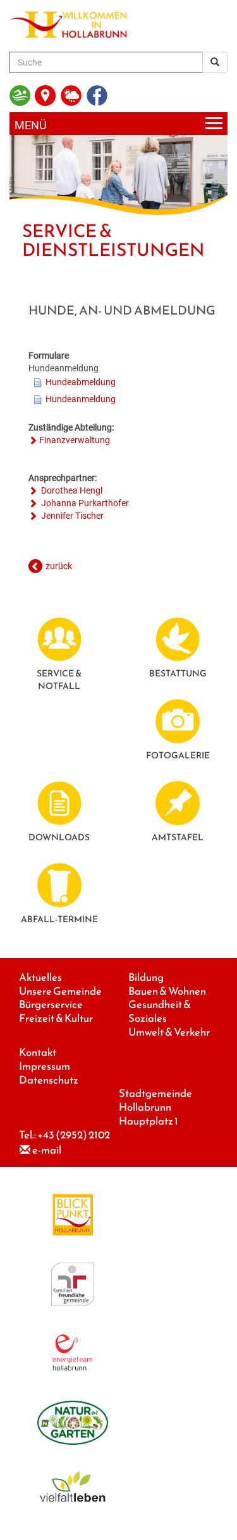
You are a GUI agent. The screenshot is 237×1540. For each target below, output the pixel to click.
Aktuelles (40, 977)
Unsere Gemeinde (60, 991)
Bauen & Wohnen (167, 991)
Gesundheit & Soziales (159, 1011)
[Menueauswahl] (118, 124)
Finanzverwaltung (74, 440)
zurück (59, 566)
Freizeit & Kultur (56, 1018)
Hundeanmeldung (81, 399)
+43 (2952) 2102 (73, 1135)
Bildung (146, 977)
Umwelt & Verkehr (169, 1032)
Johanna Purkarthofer (84, 503)
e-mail (46, 1150)
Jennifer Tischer (71, 516)
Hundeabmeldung (81, 382)
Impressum (44, 1066)
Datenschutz (48, 1080)
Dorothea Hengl (70, 490)
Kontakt (37, 1052)
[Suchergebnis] (215, 62)
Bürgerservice (51, 1004)
